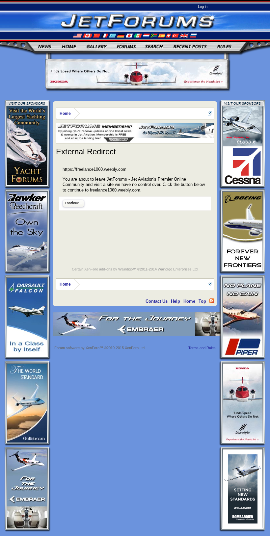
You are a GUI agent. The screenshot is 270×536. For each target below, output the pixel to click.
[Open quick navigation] (210, 113)
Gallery (96, 46)
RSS (211, 300)
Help (175, 301)
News (44, 46)
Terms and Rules (202, 348)
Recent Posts (189, 46)
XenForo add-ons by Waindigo (108, 269)
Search (154, 46)
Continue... (73, 203)
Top (202, 301)
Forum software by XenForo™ (100, 348)
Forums (126, 46)
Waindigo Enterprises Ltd (178, 269)
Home (69, 46)
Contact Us (157, 301)
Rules (224, 46)
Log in (202, 7)
